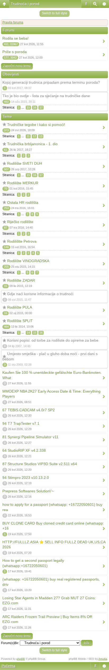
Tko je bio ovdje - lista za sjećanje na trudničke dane (46, 96)
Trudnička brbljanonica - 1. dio (32, 144)
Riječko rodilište (20, 222)
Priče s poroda (14, 52)
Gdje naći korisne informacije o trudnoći (40, 294)
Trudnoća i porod (25, 4)
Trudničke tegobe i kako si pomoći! (36, 124)
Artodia (102, 658)
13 (40, 136)
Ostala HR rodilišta (22, 202)
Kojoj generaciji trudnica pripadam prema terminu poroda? (51, 82)
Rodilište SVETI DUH (24, 163)
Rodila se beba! (15, 38)
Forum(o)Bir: (10, 643)
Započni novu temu (17, 66)
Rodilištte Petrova (22, 241)
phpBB (20, 658)
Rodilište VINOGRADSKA (28, 261)
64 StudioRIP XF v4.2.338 (24, 450)
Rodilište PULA (19, 307)
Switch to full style (54, 13)
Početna (8, 666)
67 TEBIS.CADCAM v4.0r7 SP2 (28, 410)
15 (28, 107)
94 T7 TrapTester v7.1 (20, 423)
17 (41, 107)
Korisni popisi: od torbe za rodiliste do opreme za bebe (52, 340)
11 (28, 136)
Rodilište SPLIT (20, 321)
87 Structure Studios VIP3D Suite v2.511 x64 (39, 464)
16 (34, 107)
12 (34, 136)
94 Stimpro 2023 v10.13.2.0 (25, 477)
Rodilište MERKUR (22, 183)
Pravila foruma (12, 22)
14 (28, 332)
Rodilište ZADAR (21, 280)
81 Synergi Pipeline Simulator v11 (30, 437)
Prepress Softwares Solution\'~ (28, 491)
